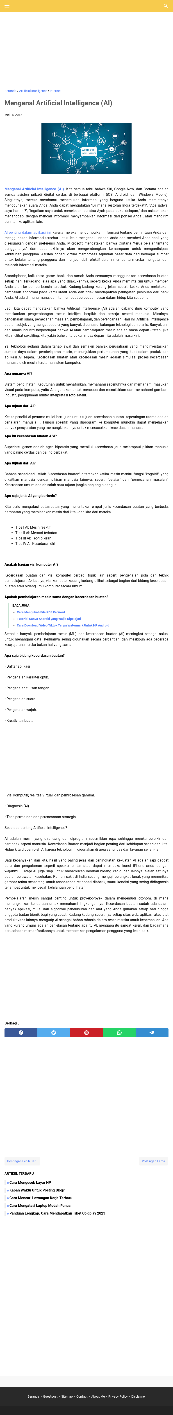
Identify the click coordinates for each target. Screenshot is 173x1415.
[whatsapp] (119, 1032)
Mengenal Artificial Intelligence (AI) (34, 189)
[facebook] (21, 1032)
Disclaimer (138, 1396)
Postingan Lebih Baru (22, 1161)
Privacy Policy (118, 1396)
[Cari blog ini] (165, 6)
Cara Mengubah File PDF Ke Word (41, 612)
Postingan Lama (153, 1161)
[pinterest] (86, 1032)
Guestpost (50, 1396)
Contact (82, 1396)
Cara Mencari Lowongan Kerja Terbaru (40, 1198)
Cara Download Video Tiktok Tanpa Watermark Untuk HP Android (63, 625)
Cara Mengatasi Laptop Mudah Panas (40, 1205)
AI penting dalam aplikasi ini (28, 232)
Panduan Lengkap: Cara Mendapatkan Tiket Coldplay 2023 (57, 1213)
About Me (98, 1396)
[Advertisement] (86, 50)
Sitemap (67, 1396)
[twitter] (53, 1032)
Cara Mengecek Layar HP (30, 1182)
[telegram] (152, 1032)
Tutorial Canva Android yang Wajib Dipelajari (49, 619)
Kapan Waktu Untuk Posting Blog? (37, 1190)
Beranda (33, 1396)
